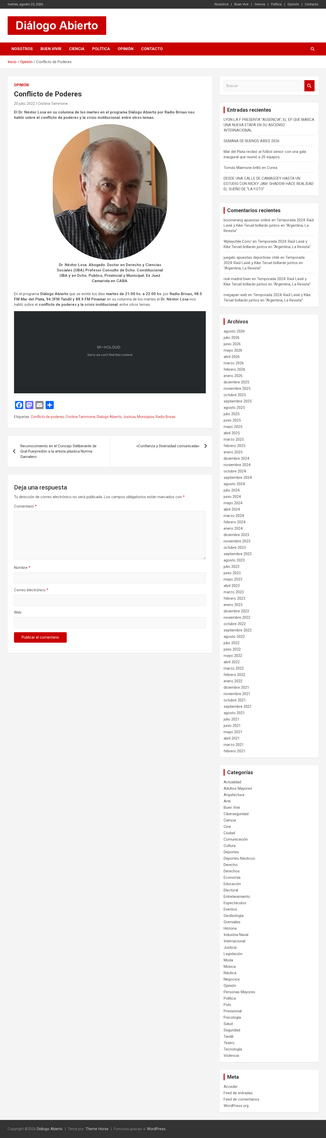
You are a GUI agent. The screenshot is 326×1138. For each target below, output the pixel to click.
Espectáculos (235, 903)
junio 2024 (232, 496)
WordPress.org (236, 1105)
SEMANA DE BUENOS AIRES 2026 (251, 141)
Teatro (229, 1043)
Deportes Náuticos (239, 858)
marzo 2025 (234, 439)
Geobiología (233, 915)
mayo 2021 (233, 732)
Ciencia (259, 4)
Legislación (233, 954)
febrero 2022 (234, 674)
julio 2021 (231, 719)
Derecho (231, 864)
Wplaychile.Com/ (238, 241)
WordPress (156, 1129)
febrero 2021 (234, 751)
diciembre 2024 (236, 458)
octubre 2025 (235, 395)
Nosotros (221, 4)
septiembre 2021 (238, 706)
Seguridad (232, 1030)
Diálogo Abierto (50, 1129)
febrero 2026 (234, 369)
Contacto (311, 4)
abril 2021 (232, 738)
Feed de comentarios (241, 1099)
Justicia (129, 417)
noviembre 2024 (237, 465)
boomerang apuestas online (247, 220)
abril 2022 (232, 662)
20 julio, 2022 (24, 104)
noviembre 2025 (237, 388)
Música (230, 966)
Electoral (231, 890)
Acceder (231, 1086)
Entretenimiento (237, 896)
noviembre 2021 (237, 694)
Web (17, 612)
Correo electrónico (31, 590)
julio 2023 (231, 566)
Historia (230, 928)
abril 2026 (232, 356)
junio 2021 (232, 725)
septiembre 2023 (238, 554)
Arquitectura (234, 795)
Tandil (228, 1036)
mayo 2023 (233, 579)
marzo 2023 (234, 592)
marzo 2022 (234, 668)
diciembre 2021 (236, 687)
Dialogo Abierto (109, 417)
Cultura (230, 845)
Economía (232, 877)
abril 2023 (232, 585)
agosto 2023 (234, 560)
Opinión (293, 4)
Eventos (230, 909)
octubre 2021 (235, 700)
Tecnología (233, 1049)
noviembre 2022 (237, 617)
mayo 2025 (233, 426)
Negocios (232, 979)
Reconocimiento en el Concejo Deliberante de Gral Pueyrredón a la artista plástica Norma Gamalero (58, 451)
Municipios (145, 417)
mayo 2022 (233, 655)
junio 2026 (232, 344)
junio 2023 (232, 573)
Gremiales (232, 922)
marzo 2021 (234, 744)
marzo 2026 (234, 363)
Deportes (231, 852)
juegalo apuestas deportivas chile (251, 257)
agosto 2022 (234, 636)
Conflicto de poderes (47, 417)
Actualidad (232, 782)
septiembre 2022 (238, 630)
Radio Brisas (165, 417)
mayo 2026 (233, 350)
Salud (228, 1023)
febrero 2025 (234, 445)
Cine (227, 826)
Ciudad (229, 833)
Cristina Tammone (53, 104)
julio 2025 (231, 414)
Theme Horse (97, 1129)
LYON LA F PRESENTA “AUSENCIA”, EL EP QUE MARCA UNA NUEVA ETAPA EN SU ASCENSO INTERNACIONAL (269, 125)
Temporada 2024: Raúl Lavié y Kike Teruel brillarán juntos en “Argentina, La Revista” (269, 225)
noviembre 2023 (237, 541)
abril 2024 (232, 509)
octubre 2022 (235, 624)
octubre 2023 (235, 547)
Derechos (232, 871)
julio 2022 (231, 643)
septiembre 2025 (238, 401)
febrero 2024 (234, 522)
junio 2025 (232, 420)
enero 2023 (233, 604)
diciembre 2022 (236, 611)
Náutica (230, 973)
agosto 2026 (234, 331)
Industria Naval (236, 934)
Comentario (25, 506)
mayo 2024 (233, 503)
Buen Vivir (241, 4)
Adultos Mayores (238, 788)
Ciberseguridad (236, 814)
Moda (228, 960)
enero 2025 (233, 452)
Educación (232, 884)
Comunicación (236, 839)
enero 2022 (233, 681)
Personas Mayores (239, 992)
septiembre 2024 (238, 477)
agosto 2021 (234, 713)
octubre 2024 (235, 471)
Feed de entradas (238, 1093)
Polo (227, 1004)
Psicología (232, 1017)
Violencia (231, 1055)
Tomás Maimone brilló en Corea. (251, 167)
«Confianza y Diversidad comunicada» (167, 446)
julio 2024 (231, 490)
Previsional (233, 1011)
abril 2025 (232, 433)
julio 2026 (231, 337)
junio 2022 (232, 649)
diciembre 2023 (236, 534)
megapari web (235, 295)
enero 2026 (233, 375)
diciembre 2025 (236, 382)
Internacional (234, 941)
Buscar (309, 86)
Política (276, 4)
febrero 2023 (234, 598)
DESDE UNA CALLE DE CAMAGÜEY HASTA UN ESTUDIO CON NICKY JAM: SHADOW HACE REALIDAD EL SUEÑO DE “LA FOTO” (269, 183)
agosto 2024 (234, 484)
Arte (227, 801)
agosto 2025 (234, 407)
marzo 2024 (234, 515)
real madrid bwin (237, 279)
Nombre (22, 567)
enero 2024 (233, 528)
